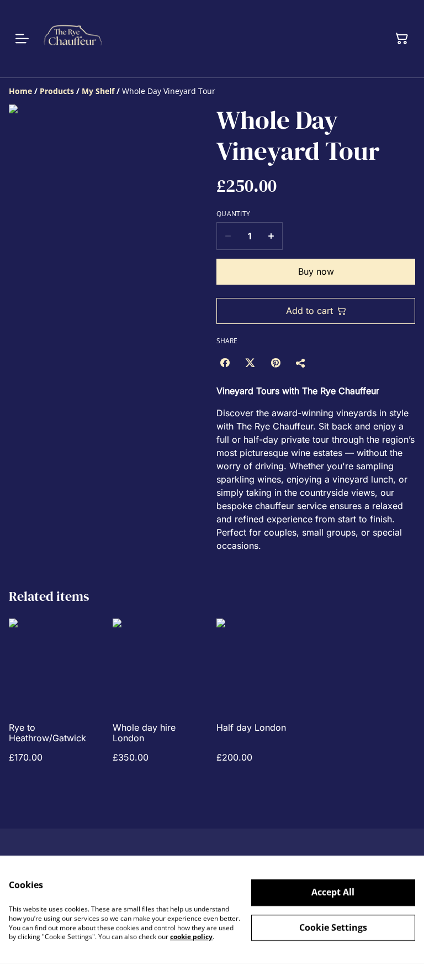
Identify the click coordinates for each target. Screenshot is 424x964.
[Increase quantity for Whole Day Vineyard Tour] (271, 236)
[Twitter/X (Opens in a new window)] (250, 362)
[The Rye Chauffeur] (73, 39)
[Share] (301, 362)
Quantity (233, 214)
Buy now (316, 271)
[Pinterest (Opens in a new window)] (275, 362)
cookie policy (191, 936)
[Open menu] (22, 39)
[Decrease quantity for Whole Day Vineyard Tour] (227, 236)
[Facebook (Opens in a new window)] (224, 362)
